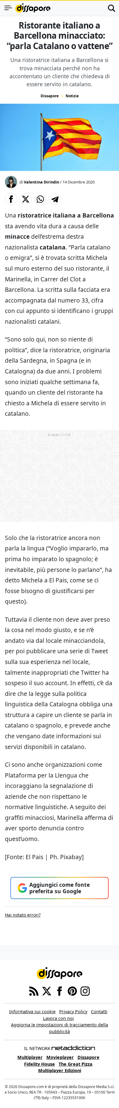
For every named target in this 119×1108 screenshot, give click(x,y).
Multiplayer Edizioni (59, 1070)
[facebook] (59, 990)
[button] (11, 199)
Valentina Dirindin (41, 182)
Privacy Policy (73, 1011)
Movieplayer (60, 1057)
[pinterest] (72, 990)
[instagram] (85, 990)
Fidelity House (39, 1064)
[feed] (33, 990)
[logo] (32, 8)
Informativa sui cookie (32, 1011)
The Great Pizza (75, 1064)
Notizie (72, 95)
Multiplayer (30, 1057)
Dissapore (50, 95)
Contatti (99, 1011)
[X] (46, 990)
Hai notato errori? (23, 915)
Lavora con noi (58, 1018)
